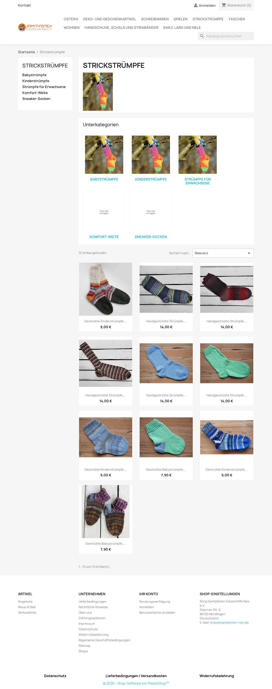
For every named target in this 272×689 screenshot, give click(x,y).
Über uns (85, 612)
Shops (83, 651)
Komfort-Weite (35, 93)
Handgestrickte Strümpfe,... (166, 321)
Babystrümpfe (34, 75)
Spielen (181, 19)
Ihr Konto (148, 594)
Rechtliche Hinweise (93, 607)
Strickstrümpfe (208, 19)
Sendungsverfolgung (154, 601)
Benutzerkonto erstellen (157, 612)
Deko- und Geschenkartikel (109, 19)
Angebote (25, 601)
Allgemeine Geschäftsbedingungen (104, 640)
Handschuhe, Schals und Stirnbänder (122, 27)
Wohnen (72, 27)
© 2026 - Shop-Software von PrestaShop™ (136, 683)
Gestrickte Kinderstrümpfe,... (105, 321)
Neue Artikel (27, 607)
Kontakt (24, 5)
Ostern (71, 19)
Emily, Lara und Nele (182, 27)
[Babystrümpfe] (104, 154)
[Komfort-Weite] (104, 212)
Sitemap (85, 646)
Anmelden (146, 607)
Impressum (87, 624)
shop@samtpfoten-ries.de (229, 622)
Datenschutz (88, 629)
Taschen (236, 19)
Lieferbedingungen (93, 601)
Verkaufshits (27, 612)
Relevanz (223, 253)
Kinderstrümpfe (35, 81)
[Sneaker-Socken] (151, 212)
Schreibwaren (155, 19)
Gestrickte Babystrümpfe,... (166, 469)
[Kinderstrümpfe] (151, 154)
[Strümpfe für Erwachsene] (197, 154)
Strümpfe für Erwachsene (44, 87)
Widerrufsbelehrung (94, 635)
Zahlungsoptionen (92, 618)
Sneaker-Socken (36, 99)
